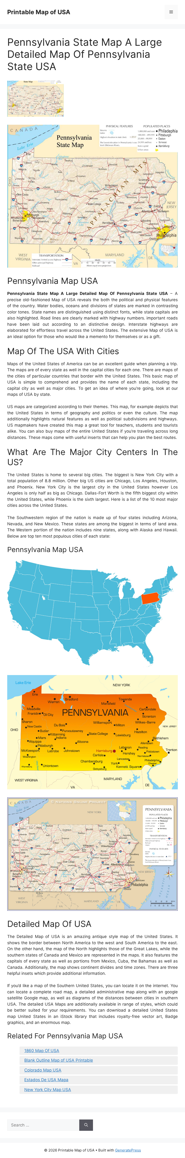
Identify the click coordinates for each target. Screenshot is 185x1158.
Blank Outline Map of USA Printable (58, 1060)
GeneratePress (128, 1150)
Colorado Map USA (42, 1070)
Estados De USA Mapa (46, 1079)
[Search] (86, 1125)
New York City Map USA (47, 1089)
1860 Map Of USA (41, 1050)
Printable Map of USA (38, 12)
